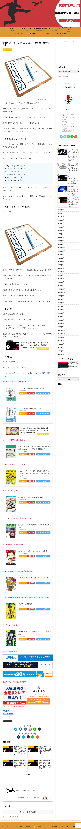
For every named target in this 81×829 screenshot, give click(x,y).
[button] (77, 76)
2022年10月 (61, 296)
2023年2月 (61, 282)
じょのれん (32, 103)
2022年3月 (61, 320)
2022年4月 (61, 316)
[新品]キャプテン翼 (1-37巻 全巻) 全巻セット (32, 497)
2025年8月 (61, 217)
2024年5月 (61, 230)
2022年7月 (61, 306)
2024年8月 (61, 220)
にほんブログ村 (8, 714)
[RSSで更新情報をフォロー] (37, 737)
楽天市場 (31, 393)
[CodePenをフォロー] (28, 737)
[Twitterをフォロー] (23, 737)
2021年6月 (61, 351)
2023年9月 (61, 258)
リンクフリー (38, 826)
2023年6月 (61, 268)
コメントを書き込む (28, 812)
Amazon (22, 393)
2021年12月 (61, 330)
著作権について (30, 826)
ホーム (3, 826)
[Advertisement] (28, 780)
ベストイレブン (7, 720)
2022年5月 (61, 313)
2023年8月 (61, 261)
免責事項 (22, 826)
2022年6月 (61, 309)
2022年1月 (61, 327)
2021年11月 (61, 334)
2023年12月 (61, 247)
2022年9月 (61, 299)
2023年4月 (61, 275)
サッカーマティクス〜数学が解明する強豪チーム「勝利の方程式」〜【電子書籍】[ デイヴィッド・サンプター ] (34, 473)
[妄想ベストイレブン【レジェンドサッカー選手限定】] (25, 729)
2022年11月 (61, 292)
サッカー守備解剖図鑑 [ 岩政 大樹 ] (29, 408)
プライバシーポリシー (12, 826)
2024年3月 (61, 237)
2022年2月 (61, 323)
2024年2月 (61, 241)
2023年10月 (61, 254)
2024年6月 (61, 227)
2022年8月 (61, 303)
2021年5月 (61, 354)
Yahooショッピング (43, 393)
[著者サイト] (18, 737)
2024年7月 (61, 223)
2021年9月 (61, 340)
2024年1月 (61, 244)
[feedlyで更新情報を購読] (32, 737)
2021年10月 (61, 337)
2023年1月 (61, 285)
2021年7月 (61, 347)
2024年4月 (61, 234)
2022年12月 (61, 289)
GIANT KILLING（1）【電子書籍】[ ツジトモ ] (33, 578)
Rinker (25, 390)
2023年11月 (61, 251)
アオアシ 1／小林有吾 (25, 604)
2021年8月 (61, 344)
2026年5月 (61, 213)
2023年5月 (61, 272)
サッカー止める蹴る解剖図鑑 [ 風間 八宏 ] (31, 388)
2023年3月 (61, 278)
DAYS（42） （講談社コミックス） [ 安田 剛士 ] (33, 551)
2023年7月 (61, 265)
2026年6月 (61, 210)
